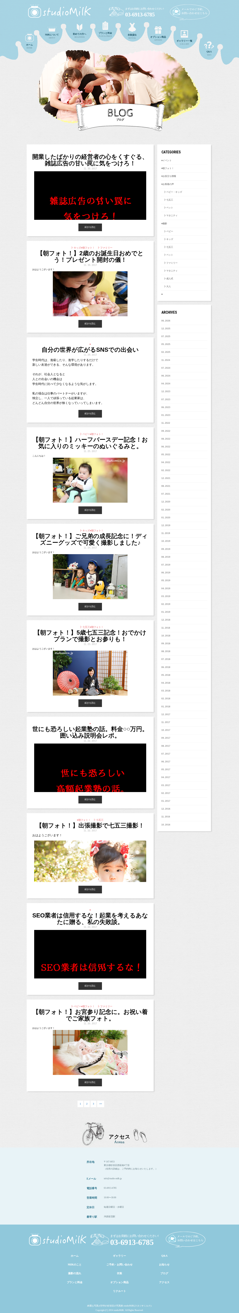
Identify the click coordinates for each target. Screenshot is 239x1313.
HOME (29, 46)
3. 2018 (166, 690)
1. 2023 (166, 415)
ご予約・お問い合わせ (119, 1264)
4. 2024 (166, 383)
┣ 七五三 (167, 200)
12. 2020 (165, 501)
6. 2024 (166, 375)
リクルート (119, 1291)
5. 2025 (166, 344)
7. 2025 (166, 336)
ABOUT (52, 36)
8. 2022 (166, 439)
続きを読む (90, 227)
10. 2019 (165, 541)
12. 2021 (165, 478)
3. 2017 (166, 785)
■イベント (166, 160)
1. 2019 (166, 612)
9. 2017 (166, 738)
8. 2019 (166, 557)
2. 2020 (166, 509)
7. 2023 (166, 399)
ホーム (75, 1255)
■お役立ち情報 (168, 176)
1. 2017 (166, 801)
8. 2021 (166, 486)
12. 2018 (165, 620)
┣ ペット (167, 207)
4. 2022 (166, 462)
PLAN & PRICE (105, 34)
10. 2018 (165, 635)
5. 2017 (166, 769)
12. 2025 (165, 328)
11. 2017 (165, 722)
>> (100, 1104)
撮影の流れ (74, 1273)
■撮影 (164, 223)
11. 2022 (165, 423)
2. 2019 (166, 604)
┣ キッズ (167, 239)
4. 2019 (166, 588)
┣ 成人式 (167, 278)
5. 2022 (166, 454)
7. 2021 (166, 494)
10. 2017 (165, 730)
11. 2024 (165, 360)
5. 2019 (166, 580)
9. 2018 (166, 643)
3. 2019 (166, 596)
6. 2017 (166, 761)
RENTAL (132, 36)
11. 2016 (165, 816)
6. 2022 (166, 446)
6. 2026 (166, 320)
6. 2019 (166, 572)
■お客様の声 (167, 184)
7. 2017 (166, 753)
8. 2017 (166, 746)
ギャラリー (119, 1255)
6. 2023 (166, 407)
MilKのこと (75, 1264)
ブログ (164, 1273)
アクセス (164, 1282)
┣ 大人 (166, 286)
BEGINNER (79, 35)
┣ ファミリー (169, 263)
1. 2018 (166, 706)
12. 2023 (165, 391)
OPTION (158, 38)
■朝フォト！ (167, 168)
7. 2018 (166, 659)
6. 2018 (166, 667)
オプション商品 (119, 1282)
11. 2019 (165, 533)
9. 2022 (166, 431)
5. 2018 (166, 675)
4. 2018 (166, 683)
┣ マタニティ (169, 215)
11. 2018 (165, 628)
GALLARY (184, 42)
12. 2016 (165, 809)
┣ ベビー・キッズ (171, 192)
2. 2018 (166, 698)
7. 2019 (166, 564)
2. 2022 (166, 470)
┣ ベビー (167, 231)
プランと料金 (75, 1282)
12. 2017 (165, 714)
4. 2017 (166, 777)
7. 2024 (166, 368)
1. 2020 (166, 517)
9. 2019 (166, 549)
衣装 (119, 1273)
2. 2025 (166, 352)
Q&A (209, 53)
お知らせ (164, 1264)
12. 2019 (165, 525)
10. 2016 (165, 824)
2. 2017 (166, 793)
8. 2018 (166, 651)
